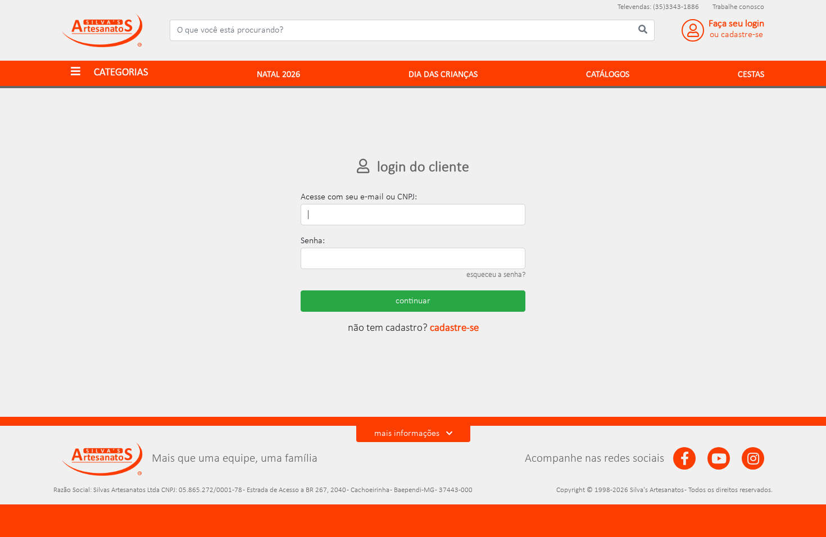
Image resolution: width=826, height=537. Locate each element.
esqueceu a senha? (495, 275)
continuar (413, 301)
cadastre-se (454, 328)
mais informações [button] (408, 433)
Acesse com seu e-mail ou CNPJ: (359, 197)
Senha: (313, 240)
